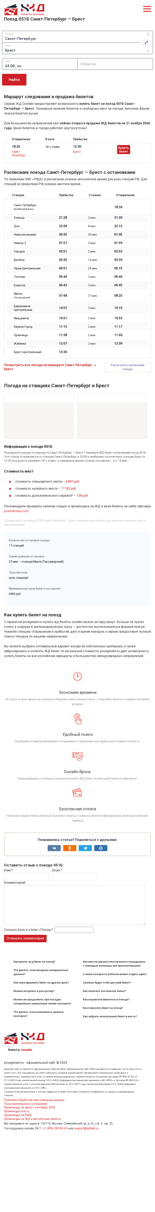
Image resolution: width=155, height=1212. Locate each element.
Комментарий (14, 883)
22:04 (63, 226)
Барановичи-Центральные (23, 308)
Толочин (19, 276)
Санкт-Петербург (25, 207)
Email (57, 870)
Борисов (19, 285)
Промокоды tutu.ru (16, 1111)
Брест (77, 151)
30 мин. (93, 234)
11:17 (118, 326)
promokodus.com (16, 511)
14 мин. (93, 260)
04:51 (63, 268)
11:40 (118, 335)
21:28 (63, 217)
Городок (19, 251)
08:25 (118, 295)
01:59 (118, 243)
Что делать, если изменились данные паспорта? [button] (39, 1013)
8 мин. (92, 226)
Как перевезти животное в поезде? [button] (106, 999)
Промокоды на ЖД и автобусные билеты (32, 1119)
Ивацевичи (21, 318)
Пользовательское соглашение (25, 1104)
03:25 (63, 260)
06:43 (63, 285)
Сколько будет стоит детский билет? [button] (107, 982)
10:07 (63, 308)
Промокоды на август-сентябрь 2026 (29, 1107)
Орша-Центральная (27, 268)
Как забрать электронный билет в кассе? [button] (110, 1016)
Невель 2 (20, 243)
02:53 (118, 251)
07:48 (63, 295)
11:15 (63, 326)
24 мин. (93, 268)
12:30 (63, 352)
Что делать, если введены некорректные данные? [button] (41, 972)
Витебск (19, 260)
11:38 (63, 335)
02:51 (63, 251)
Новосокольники (25, 234)
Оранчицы (21, 335)
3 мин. (92, 308)
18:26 (118, 207)
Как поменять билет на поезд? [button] (103, 1007)
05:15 (118, 268)
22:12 (118, 226)
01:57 (63, 243)
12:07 (63, 343)
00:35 (63, 234)
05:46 (118, 276)
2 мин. (92, 217)
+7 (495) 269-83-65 (55, 1128)
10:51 (63, 318)
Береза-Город (23, 326)
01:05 (118, 234)
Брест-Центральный (27, 352)
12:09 (118, 343)
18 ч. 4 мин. (52, 146)
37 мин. (93, 295)
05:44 (63, 276)
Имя (8, 870)
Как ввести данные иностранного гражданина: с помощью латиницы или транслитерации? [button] (114, 963)
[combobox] (77, 36)
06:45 (118, 285)
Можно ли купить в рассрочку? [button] (34, 991)
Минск (22, 295)
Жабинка (20, 343)
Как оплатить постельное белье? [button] (104, 991)
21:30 (118, 217)
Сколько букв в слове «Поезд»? (28, 930)
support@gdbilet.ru (86, 1128)
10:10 (118, 308)
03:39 (118, 260)
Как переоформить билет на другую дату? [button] (41, 982)
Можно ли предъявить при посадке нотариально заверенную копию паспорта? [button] (42, 1001)
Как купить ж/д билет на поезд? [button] (34, 961)
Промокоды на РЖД (18, 1115)
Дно (17, 226)
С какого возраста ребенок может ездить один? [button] (115, 974)
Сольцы (19, 217)
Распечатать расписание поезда (128, 367)
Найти (14, 80)
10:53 (118, 318)
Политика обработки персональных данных (34, 1100)
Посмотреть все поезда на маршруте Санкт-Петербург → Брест (50, 367)
